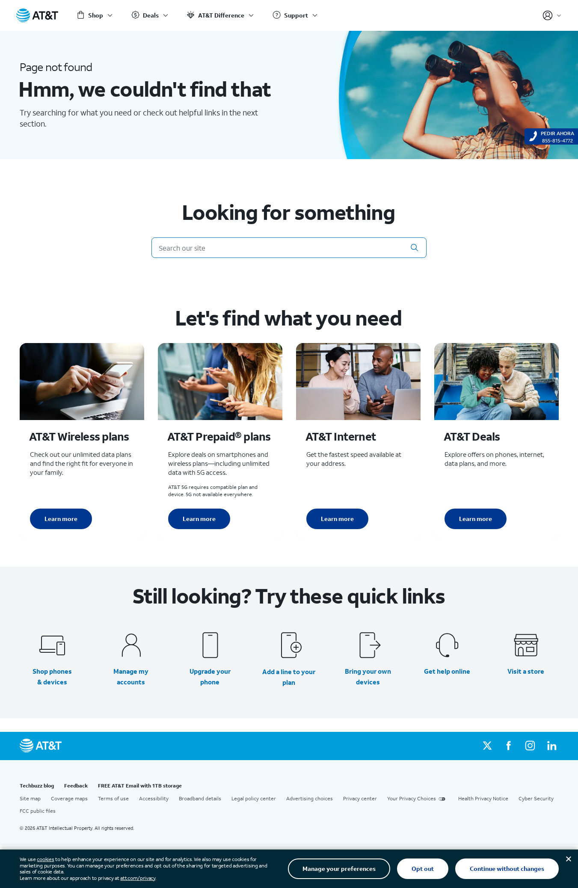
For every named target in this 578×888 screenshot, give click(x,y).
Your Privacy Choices (411, 798)
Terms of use (113, 798)
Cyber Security (536, 798)
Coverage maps (69, 798)
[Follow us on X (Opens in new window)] (487, 746)
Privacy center (360, 798)
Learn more (60, 519)
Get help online (447, 671)
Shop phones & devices (52, 676)
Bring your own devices (368, 676)
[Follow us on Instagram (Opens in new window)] (530, 746)
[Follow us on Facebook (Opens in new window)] (508, 746)
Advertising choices (309, 798)
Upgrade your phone (210, 676)
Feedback (76, 785)
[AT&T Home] (37, 15)
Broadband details (200, 798)
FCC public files (38, 811)
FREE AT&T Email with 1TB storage (140, 785)
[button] (414, 247)
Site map (30, 798)
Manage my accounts (130, 676)
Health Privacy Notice (483, 798)
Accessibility (154, 798)
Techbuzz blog (37, 785)
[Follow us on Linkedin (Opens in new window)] (551, 746)
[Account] (552, 15)
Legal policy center (253, 798)
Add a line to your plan (288, 677)
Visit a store (525, 671)
